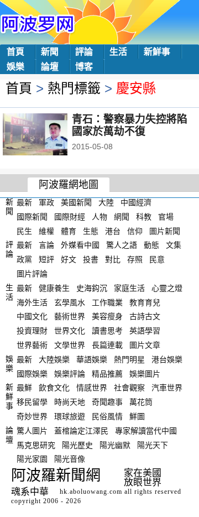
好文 (68, 259)
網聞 (121, 216)
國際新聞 (32, 216)
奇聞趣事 (107, 402)
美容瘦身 (107, 316)
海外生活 (32, 301)
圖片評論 (32, 273)
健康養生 (54, 288)
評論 (84, 51)
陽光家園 (32, 459)
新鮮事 (157, 51)
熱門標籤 (74, 88)
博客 (84, 66)
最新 (24, 202)
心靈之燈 (166, 288)
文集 (173, 245)
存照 (135, 259)
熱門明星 (129, 359)
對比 (113, 259)
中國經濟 (136, 202)
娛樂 (15, 66)
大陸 (106, 202)
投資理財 (32, 330)
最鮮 (24, 387)
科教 (143, 216)
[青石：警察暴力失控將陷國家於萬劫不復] (50, 135)
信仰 (135, 230)
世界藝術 (32, 345)
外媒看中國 (80, 245)
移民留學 (32, 402)
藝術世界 (69, 316)
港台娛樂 (166, 359)
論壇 (50, 66)
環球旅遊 (69, 416)
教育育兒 (144, 301)
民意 (157, 259)
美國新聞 (76, 202)
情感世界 (91, 387)
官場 (166, 216)
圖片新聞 (164, 230)
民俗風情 (107, 416)
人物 (99, 216)
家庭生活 (129, 288)
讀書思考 (107, 330)
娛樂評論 (69, 373)
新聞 (50, 51)
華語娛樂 (91, 359)
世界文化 (69, 330)
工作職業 (107, 301)
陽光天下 (152, 444)
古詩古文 (144, 316)
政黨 (24, 259)
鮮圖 (137, 416)
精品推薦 (107, 373)
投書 (90, 259)
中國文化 (32, 316)
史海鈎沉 (91, 288)
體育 (68, 230)
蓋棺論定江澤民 (81, 430)
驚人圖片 (32, 430)
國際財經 (69, 216)
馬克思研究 (36, 444)
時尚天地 (69, 402)
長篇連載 (107, 345)
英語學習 (144, 330)
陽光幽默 (115, 444)
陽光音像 (69, 459)
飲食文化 (54, 387)
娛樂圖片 (144, 373)
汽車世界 (166, 387)
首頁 (15, 51)
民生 (24, 230)
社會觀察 (129, 387)
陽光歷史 (77, 444)
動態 (151, 245)
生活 (118, 51)
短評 (46, 259)
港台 (113, 230)
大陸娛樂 (54, 359)
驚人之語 (121, 245)
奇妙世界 (32, 416)
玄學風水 (69, 301)
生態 (90, 230)
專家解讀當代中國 (146, 430)
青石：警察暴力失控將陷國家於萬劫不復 (129, 125)
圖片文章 (144, 345)
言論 (46, 245)
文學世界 (69, 345)
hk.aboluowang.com (91, 491)
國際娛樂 (32, 373)
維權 (46, 230)
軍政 (46, 202)
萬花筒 (141, 402)
